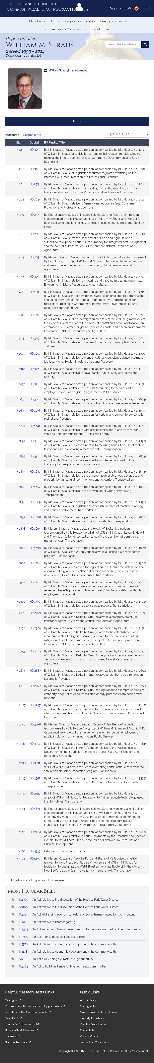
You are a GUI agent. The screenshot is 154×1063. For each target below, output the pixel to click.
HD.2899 (35, 612)
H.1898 (21, 528)
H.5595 (23, 936)
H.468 (20, 234)
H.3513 (21, 808)
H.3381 (21, 743)
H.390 (20, 214)
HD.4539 (35, 851)
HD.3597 (35, 793)
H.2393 (24, 929)
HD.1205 (35, 291)
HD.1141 (35, 353)
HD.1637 (35, 471)
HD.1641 (35, 425)
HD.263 (34, 257)
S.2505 (23, 899)
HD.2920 (35, 628)
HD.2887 (35, 670)
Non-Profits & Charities (20, 1030)
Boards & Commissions (20, 1024)
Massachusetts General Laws (98, 1012)
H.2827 (21, 705)
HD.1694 (35, 528)
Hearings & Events (113, 21)
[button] (12, 899)
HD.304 (34, 399)
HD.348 (34, 441)
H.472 (20, 315)
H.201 (20, 184)
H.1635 (21, 410)
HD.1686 (35, 517)
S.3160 (23, 907)
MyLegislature (89, 1006)
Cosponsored (32, 134)
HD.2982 (35, 651)
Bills (76, 121)
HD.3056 (35, 724)
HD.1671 (35, 808)
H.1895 (21, 486)
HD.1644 (35, 199)
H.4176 (21, 851)
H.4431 (23, 922)
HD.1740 (35, 601)
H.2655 (21, 686)
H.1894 (21, 471)
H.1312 (20, 368)
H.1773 (20, 425)
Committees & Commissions (65, 29)
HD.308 (35, 169)
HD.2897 (35, 686)
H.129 (20, 149)
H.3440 (21, 793)
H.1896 (21, 502)
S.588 (23, 959)
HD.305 (34, 149)
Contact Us (87, 1030)
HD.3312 (35, 743)
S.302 (23, 914)
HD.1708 (35, 315)
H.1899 (21, 547)
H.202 (20, 199)
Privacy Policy (89, 1036)
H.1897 (21, 517)
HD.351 (34, 456)
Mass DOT (12, 1018)
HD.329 (34, 338)
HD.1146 (35, 410)
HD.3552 (35, 778)
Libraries (11, 1036)
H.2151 (20, 612)
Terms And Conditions (94, 1042)
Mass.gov (11, 1000)
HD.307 (34, 276)
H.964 (20, 338)
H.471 (20, 291)
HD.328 (34, 384)
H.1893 (21, 456)
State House (100, 29)
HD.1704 (35, 563)
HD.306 (35, 368)
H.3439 (21, 778)
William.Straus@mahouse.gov (68, 70)
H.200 (20, 169)
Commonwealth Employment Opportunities (34, 1006)
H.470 (20, 276)
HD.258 (34, 234)
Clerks (90, 21)
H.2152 (21, 628)
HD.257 (34, 214)
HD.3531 (35, 763)
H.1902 (21, 601)
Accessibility (88, 1000)
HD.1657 (35, 486)
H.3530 (21, 832)
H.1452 (21, 384)
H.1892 (21, 441)
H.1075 (21, 353)
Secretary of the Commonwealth (26, 1012)
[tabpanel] (77, 508)
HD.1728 (35, 582)
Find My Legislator (92, 1018)
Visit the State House (93, 1024)
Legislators (73, 21)
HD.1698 (35, 547)
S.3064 (24, 966)
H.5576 (23, 944)
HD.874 (34, 184)
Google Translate (16, 1042)
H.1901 (21, 582)
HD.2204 (35, 832)
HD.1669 (35, 502)
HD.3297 (35, 705)
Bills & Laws (36, 21)
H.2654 (21, 670)
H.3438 (21, 763)
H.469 (20, 257)
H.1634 (21, 399)
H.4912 (21, 858)
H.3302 (21, 724)
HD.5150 (35, 858)
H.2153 (21, 651)
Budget (55, 21)
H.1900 (21, 563)
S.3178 (23, 951)
